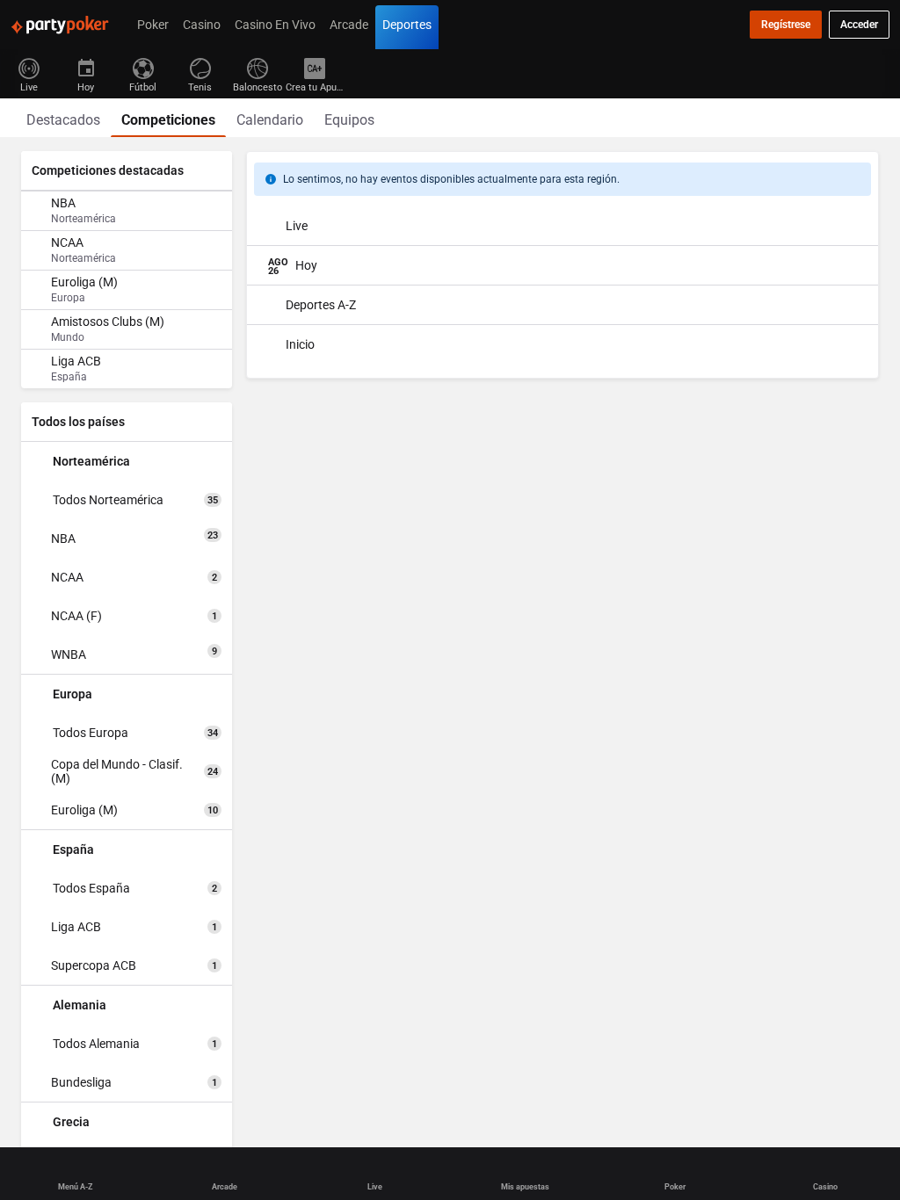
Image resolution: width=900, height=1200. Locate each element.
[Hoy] (85, 67)
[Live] (28, 67)
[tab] (63, 117)
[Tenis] (200, 67)
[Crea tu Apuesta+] (314, 67)
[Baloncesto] (257, 67)
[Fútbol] (142, 67)
